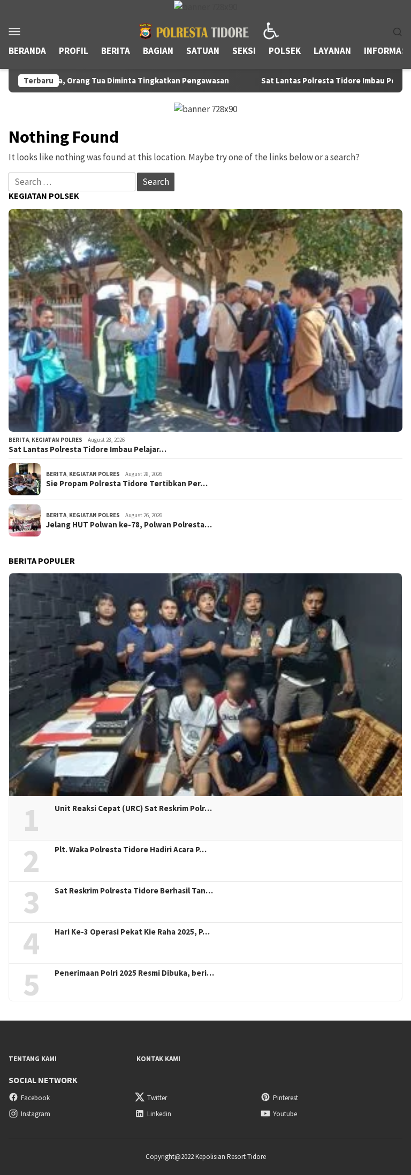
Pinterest (285, 1097)
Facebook (35, 1097)
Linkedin (159, 1113)
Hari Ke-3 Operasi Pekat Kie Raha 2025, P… (132, 932)
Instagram (35, 1113)
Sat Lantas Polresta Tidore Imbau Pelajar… (87, 449)
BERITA (19, 439)
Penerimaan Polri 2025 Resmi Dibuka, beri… (134, 973)
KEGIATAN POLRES (57, 439)
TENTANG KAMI (33, 1058)
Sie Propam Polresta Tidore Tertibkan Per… (127, 483)
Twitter (157, 1097)
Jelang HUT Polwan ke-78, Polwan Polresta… (129, 525)
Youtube (285, 1113)
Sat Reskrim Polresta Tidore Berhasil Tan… (134, 891)
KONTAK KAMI (158, 1058)
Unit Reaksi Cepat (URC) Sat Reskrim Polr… (133, 808)
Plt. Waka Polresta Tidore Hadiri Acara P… (131, 849)
